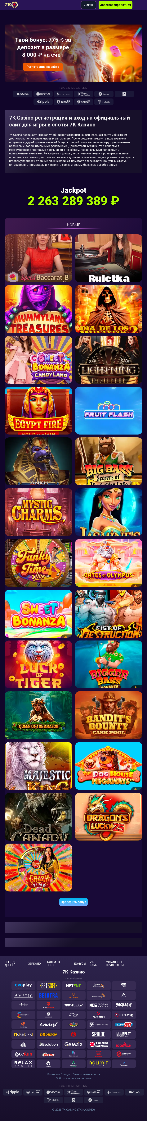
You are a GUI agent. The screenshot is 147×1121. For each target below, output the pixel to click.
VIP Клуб (93, 964)
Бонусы (80, 963)
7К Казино (73, 972)
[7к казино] (13, 5)
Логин (88, 5)
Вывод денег (10, 964)
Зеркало (34, 963)
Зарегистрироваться (115, 5)
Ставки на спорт (52, 964)
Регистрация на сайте (43, 67)
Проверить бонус (73, 902)
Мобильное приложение (115, 964)
